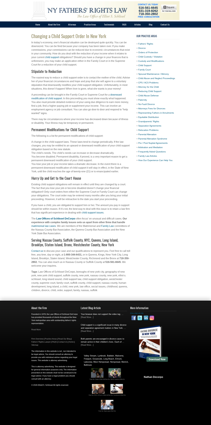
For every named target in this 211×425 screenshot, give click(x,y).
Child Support (145, 65)
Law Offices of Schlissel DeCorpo (55, 218)
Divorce (142, 48)
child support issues (92, 212)
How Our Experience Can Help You (155, 160)
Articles (137, 24)
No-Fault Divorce (146, 104)
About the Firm (54, 24)
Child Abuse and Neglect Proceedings (156, 78)
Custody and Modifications (151, 61)
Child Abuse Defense (148, 95)
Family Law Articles (147, 156)
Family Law (107, 226)
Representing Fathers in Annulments (156, 113)
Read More (36, 330)
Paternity (142, 100)
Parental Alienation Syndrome (152, 138)
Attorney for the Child (148, 87)
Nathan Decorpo (153, 377)
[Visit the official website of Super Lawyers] (153, 384)
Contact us (37, 251)
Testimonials (109, 24)
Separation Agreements (149, 126)
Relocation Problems (148, 130)
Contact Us (165, 24)
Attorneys (72, 24)
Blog (150, 24)
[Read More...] (87, 317)
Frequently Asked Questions (152, 151)
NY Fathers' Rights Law (62, 7)
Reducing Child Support (149, 91)
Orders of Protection (148, 52)
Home (37, 24)
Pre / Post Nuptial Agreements (153, 143)
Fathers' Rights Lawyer (41, 342)
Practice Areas (90, 24)
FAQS (54, 342)
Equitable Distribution (148, 117)
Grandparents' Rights (148, 121)
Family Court (144, 69)
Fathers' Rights (145, 44)
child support (52, 57)
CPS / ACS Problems (148, 82)
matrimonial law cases (43, 226)
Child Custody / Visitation (150, 56)
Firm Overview (37, 339)
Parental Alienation (147, 134)
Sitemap (34, 345)
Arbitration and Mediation (150, 147)
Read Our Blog (64, 339)
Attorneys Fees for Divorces (151, 108)
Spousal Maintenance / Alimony (153, 74)
